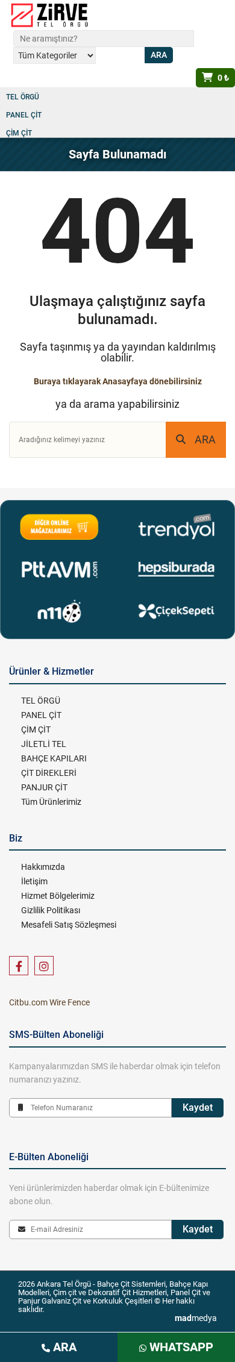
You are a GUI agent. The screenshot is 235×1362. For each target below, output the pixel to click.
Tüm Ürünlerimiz (51, 802)
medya (196, 1318)
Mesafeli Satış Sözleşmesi (68, 924)
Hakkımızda (43, 867)
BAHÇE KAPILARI (54, 758)
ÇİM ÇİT (19, 133)
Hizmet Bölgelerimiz (58, 896)
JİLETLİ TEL (43, 744)
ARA (205, 439)
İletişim (34, 881)
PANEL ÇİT (24, 115)
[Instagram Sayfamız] (44, 965)
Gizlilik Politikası (50, 910)
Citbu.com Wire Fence (49, 1002)
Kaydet (198, 1107)
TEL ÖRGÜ (22, 97)
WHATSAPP (179, 1347)
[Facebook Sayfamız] (18, 965)
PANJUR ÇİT (44, 787)
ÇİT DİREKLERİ (49, 773)
